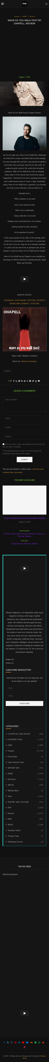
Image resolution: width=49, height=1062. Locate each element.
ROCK (25, 825)
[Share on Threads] (36, 381)
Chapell (7, 371)
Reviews (25, 813)
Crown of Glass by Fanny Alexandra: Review (24, 518)
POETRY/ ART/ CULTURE (25, 802)
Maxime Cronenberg (29, 361)
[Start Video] (24, 279)
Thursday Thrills (25, 830)
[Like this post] (11, 381)
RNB (25, 819)
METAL (25, 785)
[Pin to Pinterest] (19, 381)
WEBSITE (25, 304)
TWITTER (31, 300)
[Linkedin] (19, 1042)
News (25, 796)
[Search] (46, 4)
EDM (25, 745)
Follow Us (9, 663)
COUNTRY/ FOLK (25, 739)
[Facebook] (4, 1042)
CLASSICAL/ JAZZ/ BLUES (25, 734)
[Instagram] (12, 1042)
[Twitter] (8, 1042)
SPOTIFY (41, 300)
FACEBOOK (9, 300)
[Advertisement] (24, 50)
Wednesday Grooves (25, 842)
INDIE (25, 774)
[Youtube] (23, 1042)
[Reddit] (43, 1042)
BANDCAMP (15, 304)
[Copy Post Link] (33, 381)
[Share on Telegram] (30, 381)
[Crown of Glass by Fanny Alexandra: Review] (24, 500)
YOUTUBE (35, 304)
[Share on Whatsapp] (27, 381)
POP (25, 808)
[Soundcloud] (31, 1042)
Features (25, 751)
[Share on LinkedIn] (22, 381)
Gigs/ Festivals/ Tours (25, 762)
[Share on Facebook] (13, 381)
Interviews (25, 779)
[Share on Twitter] (16, 381)
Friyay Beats (25, 757)
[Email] (27, 1042)
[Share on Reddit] (25, 381)
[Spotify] (35, 1042)
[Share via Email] (39, 381)
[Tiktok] (25, 1047)
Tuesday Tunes (25, 836)
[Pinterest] (15, 1042)
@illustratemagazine (10, 874)
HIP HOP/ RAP (25, 768)
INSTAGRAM (20, 300)
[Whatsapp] (39, 1042)
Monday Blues (25, 791)
